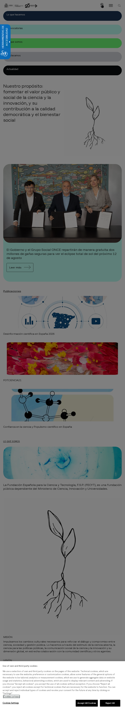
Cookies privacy (11, 696)
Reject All (110, 703)
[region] (62, 685)
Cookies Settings (11, 703)
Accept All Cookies (86, 703)
